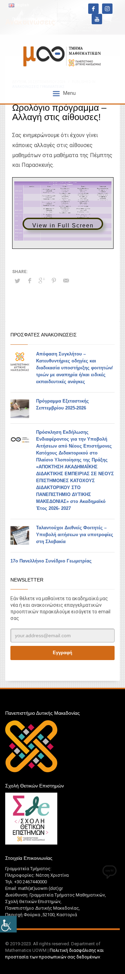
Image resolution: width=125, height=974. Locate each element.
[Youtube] (97, 19)
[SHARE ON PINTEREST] (54, 281)
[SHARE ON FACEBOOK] (29, 281)
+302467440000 (52, 19)
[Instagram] (107, 8)
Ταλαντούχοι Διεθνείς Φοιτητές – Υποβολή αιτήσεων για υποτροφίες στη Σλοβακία (74, 534)
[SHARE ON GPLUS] (41, 281)
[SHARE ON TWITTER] (17, 281)
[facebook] (93, 8)
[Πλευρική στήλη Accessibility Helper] (8, 924)
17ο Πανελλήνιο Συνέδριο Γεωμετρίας (51, 560)
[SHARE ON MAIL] (66, 281)
